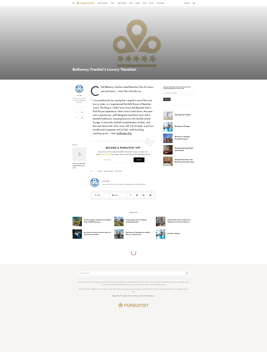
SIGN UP (154, 187)
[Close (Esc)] (171, 155)
